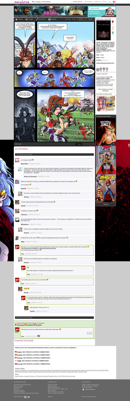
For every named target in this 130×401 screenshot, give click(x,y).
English (39, 325)
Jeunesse (45, 376)
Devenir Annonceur (19, 390)
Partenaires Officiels (19, 391)
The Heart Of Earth (100, 370)
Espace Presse (18, 387)
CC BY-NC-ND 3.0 (89, 389)
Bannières (17, 389)
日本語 (19, 361)
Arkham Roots (90, 370)
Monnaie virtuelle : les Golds (55, 391)
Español (30, 325)
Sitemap (50, 396)
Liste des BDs (24, 16)
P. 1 (60, 16)
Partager (30, 19)
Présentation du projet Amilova (22, 384)
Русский (19, 364)
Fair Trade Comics (87, 387)
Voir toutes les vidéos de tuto (104, 94)
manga (31, 16)
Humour (39, 376)
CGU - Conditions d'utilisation (56, 393)
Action (36, 16)
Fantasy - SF (33, 376)
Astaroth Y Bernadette (68, 372)
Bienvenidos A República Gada (46, 372)
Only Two (58, 372)
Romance (51, 376)
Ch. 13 (55, 16)
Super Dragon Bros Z (45, 370)
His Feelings (82, 370)
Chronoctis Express (33, 370)
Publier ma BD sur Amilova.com (90, 384)
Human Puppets (66, 370)
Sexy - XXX (58, 376)
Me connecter (88, 1)
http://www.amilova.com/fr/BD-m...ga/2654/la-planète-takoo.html (38, 248)
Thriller (64, 376)
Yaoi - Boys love (70, 376)
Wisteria (35, 372)
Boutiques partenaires (54, 387)
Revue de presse (18, 386)
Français (20, 325)
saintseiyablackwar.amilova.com (105, 63)
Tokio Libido (74, 370)
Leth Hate (80, 372)
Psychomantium (56, 370)
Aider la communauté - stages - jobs (58, 389)
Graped (30, 372)
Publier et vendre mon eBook (90, 386)
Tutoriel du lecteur (53, 384)
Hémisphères (23, 370)
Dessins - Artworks (24, 376)
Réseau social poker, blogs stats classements (26, 393)
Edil (76, 372)
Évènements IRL (52, 386)
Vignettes (53, 19)
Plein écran (42, 19)
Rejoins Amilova (77, 1)
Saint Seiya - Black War (46, 16)
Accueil (16, 16)
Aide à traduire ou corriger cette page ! (105, 90)
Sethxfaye (24, 372)
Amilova (17, 370)
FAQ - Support (52, 390)
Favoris (20, 19)
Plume (85, 372)
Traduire (89, 333)
